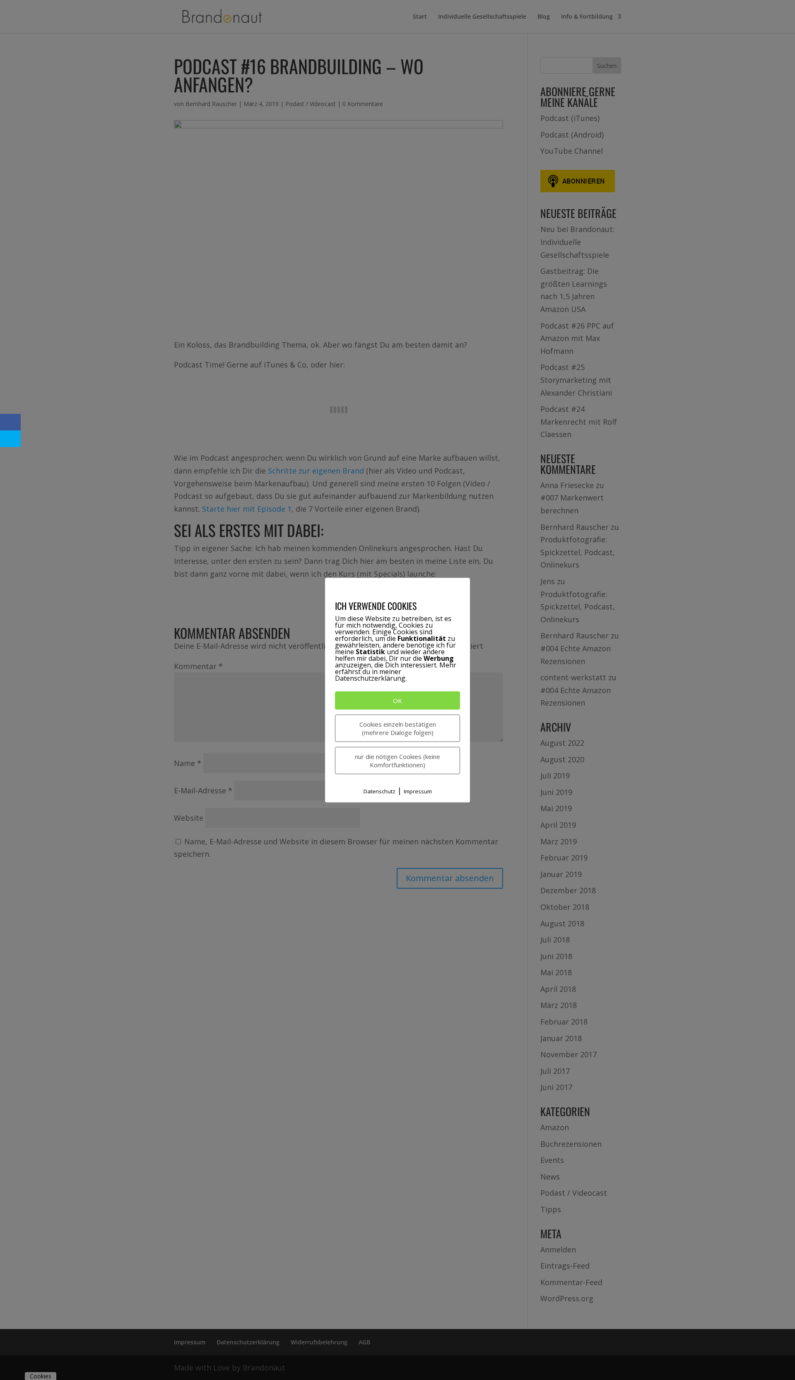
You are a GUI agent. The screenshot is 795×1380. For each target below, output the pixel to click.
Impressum (418, 791)
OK (397, 700)
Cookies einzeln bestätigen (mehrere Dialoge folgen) (397, 728)
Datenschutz (379, 791)
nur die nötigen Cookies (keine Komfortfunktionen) (397, 760)
